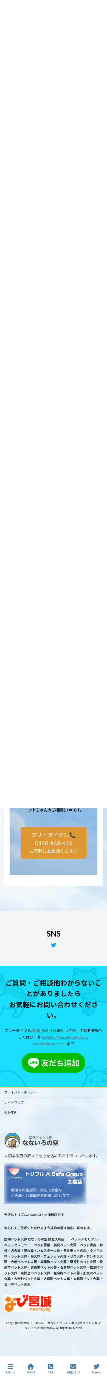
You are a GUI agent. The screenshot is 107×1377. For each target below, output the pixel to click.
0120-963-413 (44, 1030)
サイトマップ (14, 1102)
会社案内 (10, 1113)
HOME (31, 1372)
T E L (51, 1372)
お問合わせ (73, 1372)
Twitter (96, 1372)
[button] (54, 842)
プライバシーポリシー (20, 1092)
